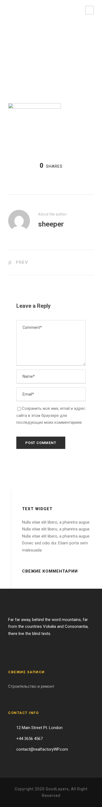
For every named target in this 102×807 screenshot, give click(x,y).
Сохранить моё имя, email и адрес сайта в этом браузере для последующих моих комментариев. (50, 415)
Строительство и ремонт (31, 686)
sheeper (51, 224)
